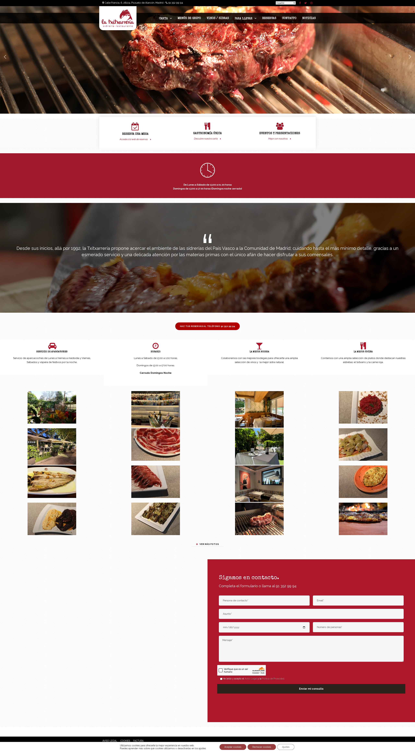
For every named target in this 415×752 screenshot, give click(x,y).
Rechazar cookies (261, 747)
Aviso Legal (251, 678)
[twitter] (305, 3)
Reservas (269, 18)
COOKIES (125, 740)
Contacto (289, 18)
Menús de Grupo (189, 18)
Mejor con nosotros (278, 138)
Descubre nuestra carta (206, 138)
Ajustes (286, 747)
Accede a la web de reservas (134, 139)
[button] (5, 56)
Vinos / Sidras (218, 18)
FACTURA (137, 740)
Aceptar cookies (232, 747)
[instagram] (311, 3)
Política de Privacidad (273, 678)
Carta (163, 18)
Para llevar (243, 18)
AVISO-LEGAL (109, 740)
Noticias (309, 18)
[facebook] (300, 3)
